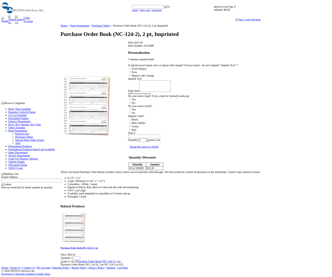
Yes (134, 99)
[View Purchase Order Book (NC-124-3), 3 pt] (98, 261)
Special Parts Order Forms (29, 140)
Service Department (19, 155)
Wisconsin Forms (17, 164)
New (134, 72)
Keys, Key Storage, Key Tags (24, 124)
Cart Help (122, 267)
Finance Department (19, 121)
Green (135, 126)
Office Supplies (16, 127)
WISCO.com (15, 168)
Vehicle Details (16, 161)
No (133, 102)
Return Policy (79, 267)
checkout (157, 10)
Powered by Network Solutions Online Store (25, 274)
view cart (145, 10)
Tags (17, 143)
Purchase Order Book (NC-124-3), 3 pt (79, 248)
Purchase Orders (24, 136)
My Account (43, 267)
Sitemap (110, 267)
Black (135, 119)
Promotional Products (20, 146)
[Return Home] (31, 14)
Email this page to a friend (144, 146)
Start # (131, 133)
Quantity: (133, 139)
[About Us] (11, 22)
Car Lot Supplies (17, 115)
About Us (15, 267)
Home (64, 25)
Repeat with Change (143, 75)
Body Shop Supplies (19, 108)
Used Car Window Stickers (23, 158)
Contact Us (28, 267)
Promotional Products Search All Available (31, 149)
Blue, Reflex (139, 122)
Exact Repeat (139, 68)
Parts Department (17, 130)
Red (134, 129)
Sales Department (17, 152)
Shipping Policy (61, 267)
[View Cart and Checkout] (248, 19)
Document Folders (18, 118)
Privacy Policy (96, 267)
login (135, 10)
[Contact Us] (19, 22)
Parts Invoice (22, 133)
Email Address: (9, 177)
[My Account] (28, 21)
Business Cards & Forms (21, 112)
